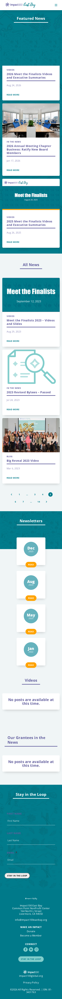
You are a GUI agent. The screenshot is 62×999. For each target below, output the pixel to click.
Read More (13, 94)
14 (38, 501)
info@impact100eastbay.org (31, 919)
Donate (31, 931)
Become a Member (31, 935)
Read (31, 564)
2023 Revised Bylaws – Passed (29, 392)
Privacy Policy (31, 982)
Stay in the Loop (17, 875)
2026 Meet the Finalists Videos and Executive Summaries (29, 75)
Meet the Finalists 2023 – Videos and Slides (31, 322)
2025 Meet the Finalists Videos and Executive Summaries (29, 223)
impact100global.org (31, 976)
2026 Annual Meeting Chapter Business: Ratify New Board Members (29, 149)
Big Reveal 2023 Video (23, 461)
